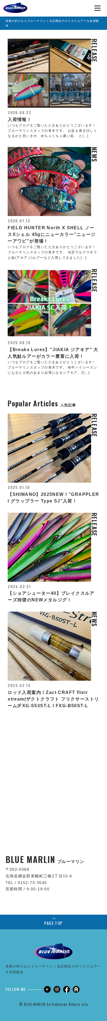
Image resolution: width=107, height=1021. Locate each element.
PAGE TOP (53, 923)
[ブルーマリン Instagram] (57, 989)
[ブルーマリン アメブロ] (76, 989)
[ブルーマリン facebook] (66, 989)
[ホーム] (15, 5)
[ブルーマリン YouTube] (47, 989)
